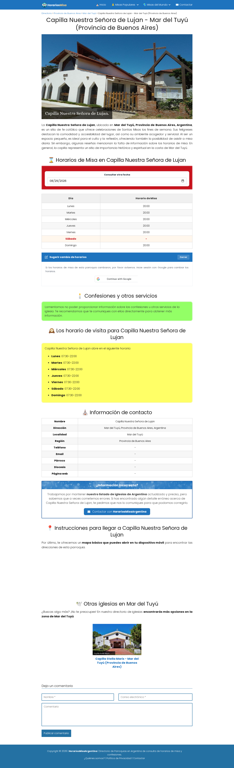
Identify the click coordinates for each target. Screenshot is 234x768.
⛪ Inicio (101, 5)
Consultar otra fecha (117, 174)
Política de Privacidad (118, 758)
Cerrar (183, 257)
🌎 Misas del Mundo (155, 5)
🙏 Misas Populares (123, 5)
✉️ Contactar (184, 5)
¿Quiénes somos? (94, 758)
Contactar (139, 758)
